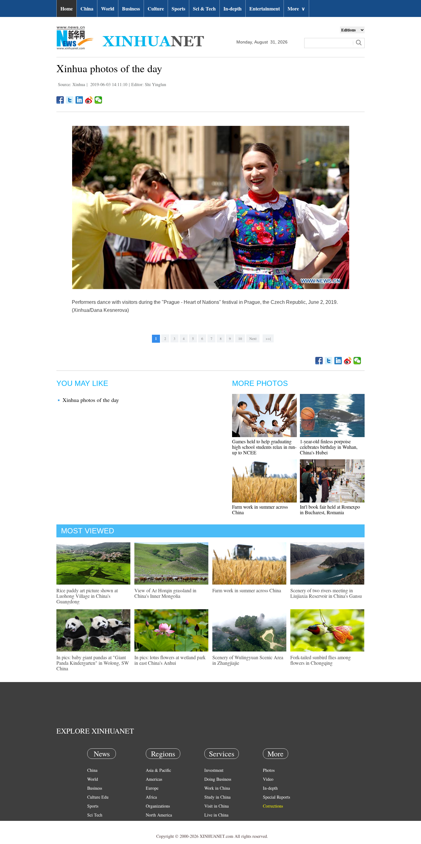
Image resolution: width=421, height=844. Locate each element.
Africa (151, 797)
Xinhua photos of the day (91, 399)
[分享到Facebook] (60, 100)
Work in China (217, 788)
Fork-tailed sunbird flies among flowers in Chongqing (320, 660)
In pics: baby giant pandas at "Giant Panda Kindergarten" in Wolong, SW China (92, 663)
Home (66, 8)
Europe (152, 788)
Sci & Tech (204, 8)
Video (268, 779)
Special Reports (276, 797)
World (107, 8)
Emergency (214, 824)
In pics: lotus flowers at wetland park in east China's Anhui (170, 660)
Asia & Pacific (158, 770)
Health (93, 824)
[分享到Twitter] (70, 100)
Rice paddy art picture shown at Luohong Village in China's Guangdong (87, 596)
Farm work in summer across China (260, 509)
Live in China (216, 815)
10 (240, 338)
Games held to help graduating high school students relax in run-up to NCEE (264, 447)
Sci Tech (94, 815)
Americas (154, 779)
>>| (268, 338)
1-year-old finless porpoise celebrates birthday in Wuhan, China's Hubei (329, 447)
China (86, 8)
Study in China (217, 797)
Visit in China (216, 806)
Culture (156, 8)
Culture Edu (97, 797)
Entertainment (264, 8)
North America (159, 815)
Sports (178, 8)
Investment (213, 770)
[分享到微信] (98, 100)
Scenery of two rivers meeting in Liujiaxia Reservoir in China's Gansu (326, 593)
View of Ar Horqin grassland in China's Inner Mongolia (165, 593)
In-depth (232, 8)
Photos (269, 770)
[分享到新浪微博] (89, 100)
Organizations (158, 806)
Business (131, 8)
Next (252, 338)
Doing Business (217, 779)
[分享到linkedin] (79, 100)
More (296, 8)
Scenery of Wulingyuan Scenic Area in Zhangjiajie (247, 660)
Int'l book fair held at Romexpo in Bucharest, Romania (330, 509)
